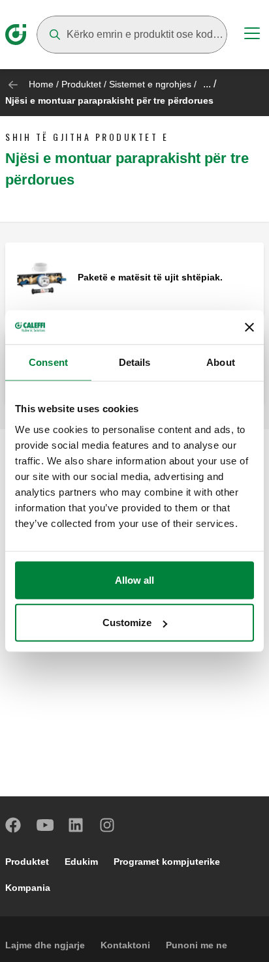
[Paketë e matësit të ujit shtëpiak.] (41, 278)
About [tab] (220, 362)
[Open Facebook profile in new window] (13, 825)
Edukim (81, 861)
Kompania (27, 887)
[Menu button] (252, 35)
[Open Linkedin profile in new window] (76, 825)
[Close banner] (249, 327)
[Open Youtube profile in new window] (45, 825)
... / (209, 83)
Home (41, 84)
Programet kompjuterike (167, 861)
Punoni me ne (196, 945)
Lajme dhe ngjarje (45, 945)
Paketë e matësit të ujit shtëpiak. (150, 277)
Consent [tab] (48, 362)
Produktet (81, 84)
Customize (127, 622)
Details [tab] (135, 362)
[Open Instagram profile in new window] (107, 825)
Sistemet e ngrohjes (150, 84)
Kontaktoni (125, 945)
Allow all (134, 579)
